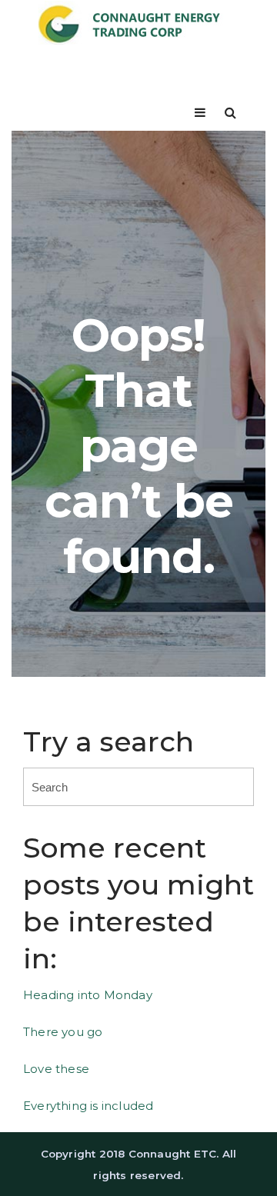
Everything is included (88, 1105)
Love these (56, 1068)
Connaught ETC (172, 1154)
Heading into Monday (87, 995)
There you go (62, 1031)
